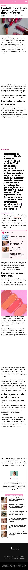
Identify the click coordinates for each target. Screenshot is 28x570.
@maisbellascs (5, 149)
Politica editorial (15, 558)
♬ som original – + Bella (7, 213)
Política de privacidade (8, 556)
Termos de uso (7, 558)
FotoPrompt (22, 558)
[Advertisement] (14, 69)
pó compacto (17, 216)
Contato (16, 556)
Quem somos (21, 556)
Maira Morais (9, 16)
